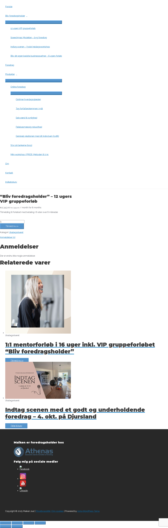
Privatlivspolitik (43, 511)
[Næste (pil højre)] (17, 526)
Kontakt (9, 173)
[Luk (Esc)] (40, 522)
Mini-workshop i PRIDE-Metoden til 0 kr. (29, 154)
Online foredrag (18, 87)
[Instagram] (23, 479)
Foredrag (9, 65)
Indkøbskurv (11, 182)
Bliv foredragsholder (15, 16)
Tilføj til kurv (16, 426)
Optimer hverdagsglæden (28, 99)
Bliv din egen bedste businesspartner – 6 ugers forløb (36, 56)
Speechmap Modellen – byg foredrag (28, 37)
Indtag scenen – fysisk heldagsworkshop (30, 46)
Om (7, 163)
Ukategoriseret (16, 232)
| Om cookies (57, 511)
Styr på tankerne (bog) (21, 145)
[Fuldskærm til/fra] (17, 522)
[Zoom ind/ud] (5, 522)
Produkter (10, 74)
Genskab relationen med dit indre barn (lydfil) (37, 136)
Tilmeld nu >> (12, 226)
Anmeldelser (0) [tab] (7, 237)
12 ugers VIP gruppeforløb (23, 28)
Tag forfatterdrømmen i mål (29, 108)
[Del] (28, 522)
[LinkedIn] (24, 490)
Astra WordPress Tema (88, 511)
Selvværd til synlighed (26, 118)
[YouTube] (23, 486)
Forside (8, 6)
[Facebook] (24, 469)
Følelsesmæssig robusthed (29, 127)
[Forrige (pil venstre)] (5, 526)
